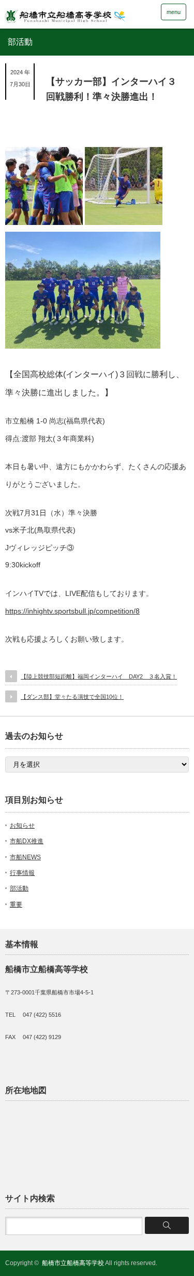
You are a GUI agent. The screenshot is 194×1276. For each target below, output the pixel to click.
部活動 (19, 888)
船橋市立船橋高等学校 (73, 1263)
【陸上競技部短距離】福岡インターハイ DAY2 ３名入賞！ (99, 676)
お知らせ (22, 825)
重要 (16, 904)
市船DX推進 (26, 841)
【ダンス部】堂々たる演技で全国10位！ (72, 697)
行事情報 (22, 872)
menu (174, 12)
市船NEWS (25, 857)
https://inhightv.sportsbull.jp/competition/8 (72, 611)
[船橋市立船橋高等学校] (80, 14)
